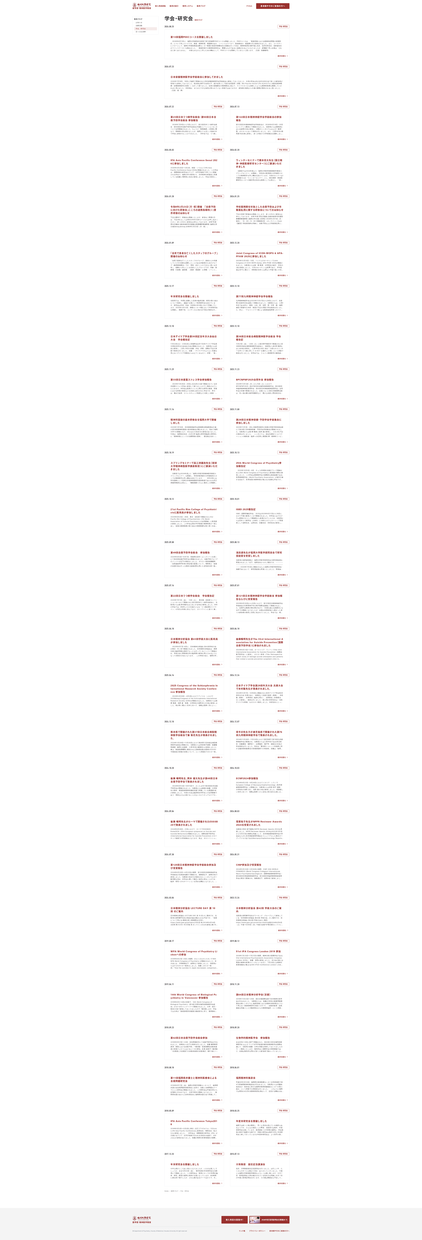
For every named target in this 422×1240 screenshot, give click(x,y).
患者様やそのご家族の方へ (279, 1231)
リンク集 (242, 1231)
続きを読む (282, 56)
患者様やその (273, 6)
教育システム (188, 6)
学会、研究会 (141, 29)
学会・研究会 (283, 26)
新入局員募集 (160, 6)
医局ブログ (201, 6)
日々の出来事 (141, 32)
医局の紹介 (174, 6)
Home (167, 1191)
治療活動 (139, 25)
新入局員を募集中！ (234, 1220)
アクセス (249, 6)
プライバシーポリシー (257, 1231)
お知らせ (139, 22)
